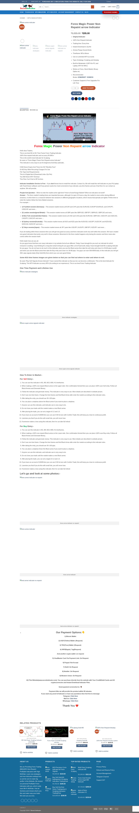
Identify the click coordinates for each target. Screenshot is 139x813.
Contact (109, 1)
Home (22, 18)
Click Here (74, 696)
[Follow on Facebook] (112, 1)
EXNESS (90, 77)
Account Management (66, 12)
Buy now (76, 93)
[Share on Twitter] (79, 98)
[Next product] (113, 18)
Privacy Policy (101, 767)
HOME (22, 12)
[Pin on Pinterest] (86, 98)
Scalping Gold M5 (82, 740)
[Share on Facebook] (72, 98)
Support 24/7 (100, 780)
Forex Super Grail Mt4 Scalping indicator (56, 741)
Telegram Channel (102, 777)
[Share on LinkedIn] (89, 98)
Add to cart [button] (31, 747)
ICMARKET (82, 77)
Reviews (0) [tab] (34, 110)
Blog (86, 12)
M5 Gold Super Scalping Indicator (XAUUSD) (31, 741)
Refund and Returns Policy (105, 770)
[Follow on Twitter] (116, 1)
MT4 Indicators (40, 12)
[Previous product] (117, 18)
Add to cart (88, 88)
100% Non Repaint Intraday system (107, 740)
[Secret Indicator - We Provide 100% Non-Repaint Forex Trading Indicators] (28, 7)
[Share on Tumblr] (93, 98)
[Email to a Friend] (82, 98)
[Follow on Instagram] (114, 1)
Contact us (79, 12)
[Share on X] (76, 98)
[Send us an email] (118, 1)
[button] (103, 7)
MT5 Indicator (52, 12)
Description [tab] (24, 110)
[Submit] (92, 6)
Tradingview (29, 12)
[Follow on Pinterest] (36, 800)
